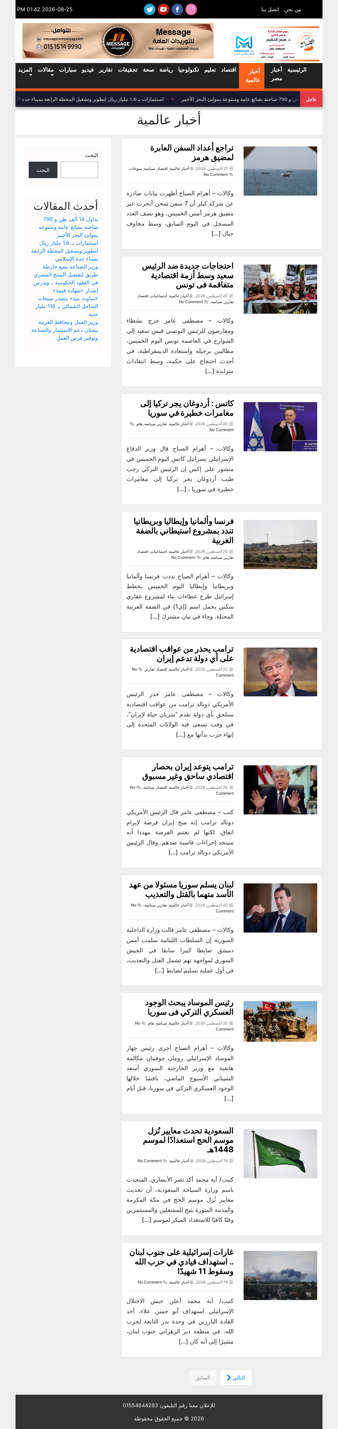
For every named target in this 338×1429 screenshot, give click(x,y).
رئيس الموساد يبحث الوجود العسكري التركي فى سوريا (189, 1007)
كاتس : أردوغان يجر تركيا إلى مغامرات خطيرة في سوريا (187, 408)
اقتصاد (228, 69)
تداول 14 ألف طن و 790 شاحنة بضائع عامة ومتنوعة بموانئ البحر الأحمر (68, 227)
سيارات (68, 69)
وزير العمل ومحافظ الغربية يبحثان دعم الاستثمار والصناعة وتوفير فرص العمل (64, 330)
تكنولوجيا (188, 69)
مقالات (46, 69)
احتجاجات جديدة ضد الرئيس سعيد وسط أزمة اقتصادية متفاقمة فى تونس (188, 275)
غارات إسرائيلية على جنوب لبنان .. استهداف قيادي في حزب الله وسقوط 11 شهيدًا (181, 1261)
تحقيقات (128, 69)
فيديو (88, 69)
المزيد (25, 69)
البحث (91, 155)
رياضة (166, 69)
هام (139, 423)
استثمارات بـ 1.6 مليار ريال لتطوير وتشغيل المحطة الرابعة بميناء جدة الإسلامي (88, 99)
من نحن (292, 9)
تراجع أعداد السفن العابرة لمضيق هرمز (192, 152)
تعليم (210, 69)
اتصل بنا (270, 9)
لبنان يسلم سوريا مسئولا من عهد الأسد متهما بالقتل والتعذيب (181, 889)
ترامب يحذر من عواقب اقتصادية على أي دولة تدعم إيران (182, 653)
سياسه (149, 168)
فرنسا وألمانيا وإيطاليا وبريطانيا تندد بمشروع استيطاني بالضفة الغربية (184, 530)
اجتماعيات (158, 295)
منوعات (135, 168)
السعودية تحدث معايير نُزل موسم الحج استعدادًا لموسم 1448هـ (188, 1140)
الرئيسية (297, 69)
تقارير (106, 69)
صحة (148, 69)
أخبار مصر (276, 73)
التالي (238, 1377)
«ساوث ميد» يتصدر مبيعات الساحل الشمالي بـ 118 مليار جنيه (66, 306)
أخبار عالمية (253, 75)
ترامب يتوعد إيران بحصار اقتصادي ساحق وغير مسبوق (188, 771)
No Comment (216, 174)
